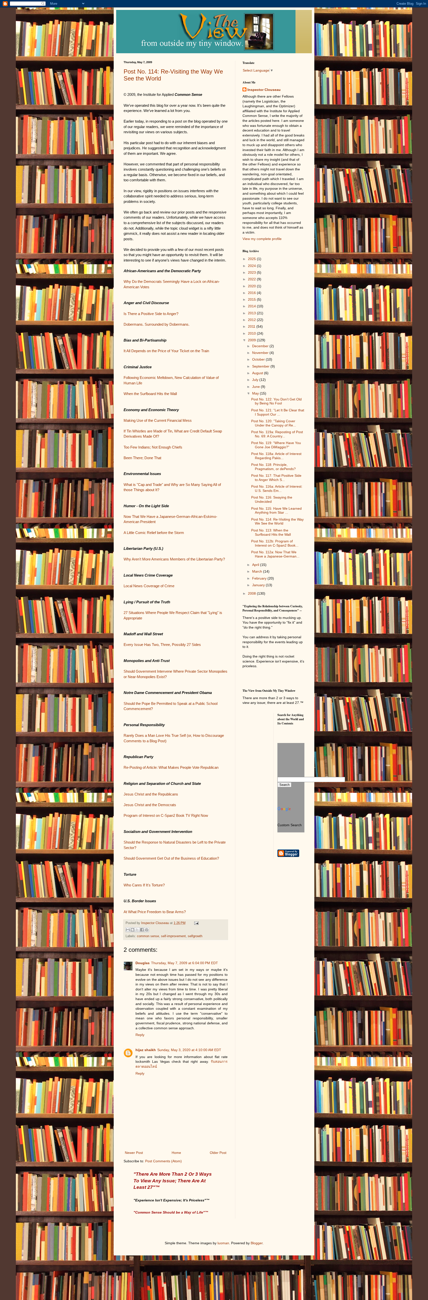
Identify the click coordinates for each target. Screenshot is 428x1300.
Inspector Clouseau (264, 90)
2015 (252, 299)
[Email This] (127, 929)
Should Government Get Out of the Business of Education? (171, 858)
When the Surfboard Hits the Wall (150, 394)
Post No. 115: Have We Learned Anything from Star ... (276, 510)
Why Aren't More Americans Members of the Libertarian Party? (174, 559)
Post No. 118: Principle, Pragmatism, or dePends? (273, 467)
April (256, 565)
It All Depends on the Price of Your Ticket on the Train (166, 351)
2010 (252, 333)
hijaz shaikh (145, 1050)
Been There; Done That (142, 458)
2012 (252, 320)
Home (176, 1153)
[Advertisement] (264, 731)
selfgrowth (195, 936)
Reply (139, 1035)
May (256, 393)
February (260, 578)
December (260, 346)
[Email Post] (196, 923)
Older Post (218, 1153)
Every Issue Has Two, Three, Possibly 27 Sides (162, 644)
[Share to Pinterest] (146, 929)
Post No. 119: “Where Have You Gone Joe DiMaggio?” (276, 445)
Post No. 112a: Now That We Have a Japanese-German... (275, 554)
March (257, 571)
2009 (252, 340)
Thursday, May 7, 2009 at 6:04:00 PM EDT (184, 963)
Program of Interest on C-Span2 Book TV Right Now (166, 815)
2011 (252, 326)
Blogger (257, 1243)
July (255, 380)
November (260, 353)
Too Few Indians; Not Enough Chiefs (153, 447)
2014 (252, 306)
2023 (252, 272)
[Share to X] (137, 929)
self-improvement (173, 936)
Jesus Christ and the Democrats (150, 805)
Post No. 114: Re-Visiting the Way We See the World (277, 521)
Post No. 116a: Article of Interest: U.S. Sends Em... (276, 488)
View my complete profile (262, 239)
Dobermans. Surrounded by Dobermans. (156, 324)
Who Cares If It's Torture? (144, 885)
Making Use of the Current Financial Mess (158, 420)
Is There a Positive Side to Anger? (151, 314)
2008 (252, 593)
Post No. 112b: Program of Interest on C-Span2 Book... (274, 543)
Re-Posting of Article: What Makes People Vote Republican (171, 767)
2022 (252, 279)
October (259, 359)
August (258, 373)
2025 (252, 259)
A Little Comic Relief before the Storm (154, 533)
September (261, 366)
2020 (252, 286)
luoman (223, 1243)
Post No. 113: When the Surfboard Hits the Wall (271, 532)
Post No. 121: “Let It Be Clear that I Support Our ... (277, 412)
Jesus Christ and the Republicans (151, 794)
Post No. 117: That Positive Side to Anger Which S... (276, 478)
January (259, 585)
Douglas (142, 963)
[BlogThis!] (132, 929)
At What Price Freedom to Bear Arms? (155, 912)
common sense (148, 936)
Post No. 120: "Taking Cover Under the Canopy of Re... (273, 423)
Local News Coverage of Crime (149, 586)
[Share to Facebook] (141, 929)
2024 (252, 266)
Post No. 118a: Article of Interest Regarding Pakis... (276, 456)
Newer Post (134, 1153)
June (256, 387)
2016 (252, 293)
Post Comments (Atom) (163, 1161)
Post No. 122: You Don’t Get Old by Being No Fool (276, 401)
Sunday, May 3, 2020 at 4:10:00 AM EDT (189, 1050)
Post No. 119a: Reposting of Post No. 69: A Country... (277, 434)
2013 (252, 313)
